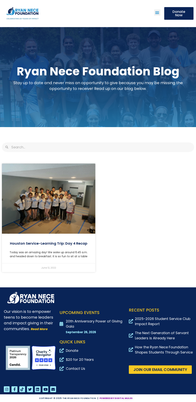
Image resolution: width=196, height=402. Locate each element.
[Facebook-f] (14, 389)
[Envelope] (53, 389)
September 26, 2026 (81, 332)
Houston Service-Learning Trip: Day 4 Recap (48, 243)
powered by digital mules (116, 398)
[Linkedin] (38, 389)
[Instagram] (7, 389)
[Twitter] (30, 389)
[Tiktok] (22, 389)
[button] (157, 12)
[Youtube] (45, 389)
